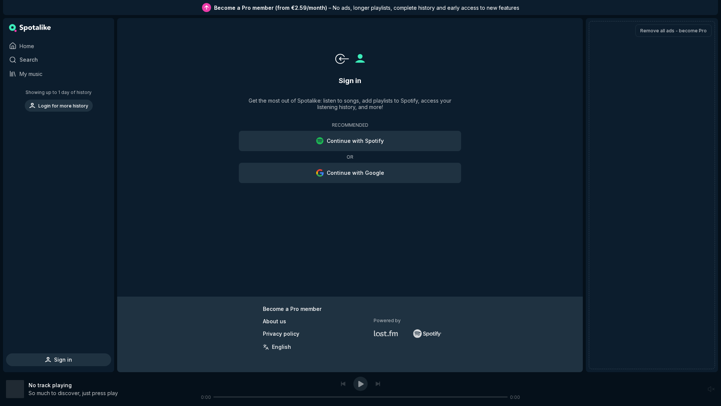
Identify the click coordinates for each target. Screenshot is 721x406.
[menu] (58, 100)
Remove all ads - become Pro (673, 30)
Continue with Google (355, 173)
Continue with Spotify (355, 141)
